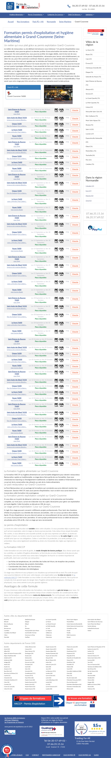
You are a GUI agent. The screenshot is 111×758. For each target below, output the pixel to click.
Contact (35, 755)
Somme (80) (91, 660)
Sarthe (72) (91, 651)
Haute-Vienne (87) (51, 649)
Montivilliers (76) (91, 151)
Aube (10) (7, 664)
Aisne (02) (7, 649)
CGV (27, 755)
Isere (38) (48, 666)
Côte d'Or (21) (8, 689)
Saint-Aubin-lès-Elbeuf (94, 619)
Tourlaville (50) (90, 155)
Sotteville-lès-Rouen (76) (93, 77)
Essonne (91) (28, 660)
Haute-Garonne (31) (30, 682)
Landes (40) (49, 673)
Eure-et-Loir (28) (29, 662)
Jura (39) (48, 669)
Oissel (68, 630)
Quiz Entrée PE (69, 755)
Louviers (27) (90, 134)
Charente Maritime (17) (10, 680)
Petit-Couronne (71, 635)
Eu (26, 626)
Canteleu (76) (90, 164)
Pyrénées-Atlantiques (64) (74, 684)
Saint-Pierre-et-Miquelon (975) (96, 647)
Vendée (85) (91, 677)
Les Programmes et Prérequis (14, 722)
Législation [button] (89, 14)
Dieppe (27, 621)
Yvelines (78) (91, 689)
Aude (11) (7, 666)
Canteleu (6, 630)
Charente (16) (8, 677)
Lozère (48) (49, 689)
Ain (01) (6, 647)
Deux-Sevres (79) (30, 651)
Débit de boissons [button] (74, 14)
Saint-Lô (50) (90, 129)
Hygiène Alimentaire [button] (16, 14)
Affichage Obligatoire (11, 720)
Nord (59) (69, 669)
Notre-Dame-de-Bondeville (74, 624)
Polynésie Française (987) (74, 680)
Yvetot (89, 630)
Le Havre (48, 621)
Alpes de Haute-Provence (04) (12, 653)
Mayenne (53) (71, 653)
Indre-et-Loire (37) (51, 664)
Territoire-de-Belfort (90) (94, 666)
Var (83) (90, 673)
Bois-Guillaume (8, 624)
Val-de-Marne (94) (93, 671)
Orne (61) (89, 200)
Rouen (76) (89, 54)
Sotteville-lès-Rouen (93, 628)
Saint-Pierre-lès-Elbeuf (94, 624)
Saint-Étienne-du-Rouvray (95, 621)
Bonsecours (7, 628)
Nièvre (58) (70, 666)
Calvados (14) (90, 186)
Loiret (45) (49, 682)
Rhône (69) (70, 689)
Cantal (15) (7, 675)
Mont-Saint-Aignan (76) (93, 120)
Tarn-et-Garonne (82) (94, 664)
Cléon (5, 635)
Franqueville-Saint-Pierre (32, 630)
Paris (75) (69, 675)
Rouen (69, 637)
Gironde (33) (28, 671)
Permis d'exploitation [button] (35, 14)
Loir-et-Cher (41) (50, 675)
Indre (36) (48, 662)
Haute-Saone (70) (30, 689)
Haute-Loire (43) (29, 684)
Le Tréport (49, 630)
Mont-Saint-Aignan (72, 619)
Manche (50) (89, 196)
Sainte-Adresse (92, 626)
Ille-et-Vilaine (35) (51, 660)
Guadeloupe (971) (30, 673)
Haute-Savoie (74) (51, 647)
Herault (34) (49, 658)
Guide (96, 755)
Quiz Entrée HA (84, 755)
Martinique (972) (71, 651)
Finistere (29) (28, 664)
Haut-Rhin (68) (29, 677)
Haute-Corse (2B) (30, 680)
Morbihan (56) (71, 662)
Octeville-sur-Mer (72, 628)
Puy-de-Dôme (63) (72, 682)
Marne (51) (70, 649)
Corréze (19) (7, 684)
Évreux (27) (89, 63)
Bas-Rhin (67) (8, 671)
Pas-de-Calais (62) (72, 677)
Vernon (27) (89, 94)
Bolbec (6, 626)
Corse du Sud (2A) (9, 686)
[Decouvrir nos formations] (95, 32)
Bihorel (6, 621)
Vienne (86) (91, 680)
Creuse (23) (28, 649)
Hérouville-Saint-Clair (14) (94, 111)
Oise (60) (69, 673)
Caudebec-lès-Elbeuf (10, 632)
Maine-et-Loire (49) (72, 647)
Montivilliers (70, 621)
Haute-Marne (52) (30, 686)
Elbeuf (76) (89, 146)
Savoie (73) (91, 653)
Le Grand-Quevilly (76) (93, 98)
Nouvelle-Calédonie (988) (74, 671)
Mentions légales (15, 755)
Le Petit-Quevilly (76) (92, 103)
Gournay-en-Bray (30, 635)
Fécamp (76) (89, 125)
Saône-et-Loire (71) (93, 649)
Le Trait (48, 628)
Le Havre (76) (90, 50)
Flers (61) (88, 160)
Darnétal (6, 637)
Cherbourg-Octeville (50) (93, 68)
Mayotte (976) (71, 655)
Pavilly (68, 632)
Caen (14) (89, 59)
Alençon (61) (89, 89)
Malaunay (48, 635)
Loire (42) (48, 677)
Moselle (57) (70, 664)
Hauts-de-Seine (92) (51, 655)
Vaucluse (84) (91, 675)
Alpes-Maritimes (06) (10, 655)
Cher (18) (6, 682)
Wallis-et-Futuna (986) (94, 684)
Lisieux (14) (89, 107)
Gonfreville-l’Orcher (30, 632)
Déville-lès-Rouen (30, 619)
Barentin (6, 619)
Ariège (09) (7, 662)
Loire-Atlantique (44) (52, 680)
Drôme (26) (28, 658)
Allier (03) (7, 651)
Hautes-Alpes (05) (51, 651)
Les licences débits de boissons (15, 718)
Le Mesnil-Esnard (51, 624)
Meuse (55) (70, 660)
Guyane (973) (29, 675)
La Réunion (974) (51, 671)
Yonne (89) (91, 686)
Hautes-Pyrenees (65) (52, 653)
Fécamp (27, 628)
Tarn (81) (90, 662)
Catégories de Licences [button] (55, 14)
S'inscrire (75, 110)
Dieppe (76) (89, 72)
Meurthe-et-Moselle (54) (74, 658)
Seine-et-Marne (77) (93, 655)
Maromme (49, 637)
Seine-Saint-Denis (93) (94, 658)
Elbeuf (27, 624)
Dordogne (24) (29, 653)
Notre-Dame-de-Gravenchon (75, 626)
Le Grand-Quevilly (51, 619)
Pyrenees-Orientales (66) (74, 686)
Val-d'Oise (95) (92, 669)
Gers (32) (27, 669)
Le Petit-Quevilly (50, 626)
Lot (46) (48, 684)
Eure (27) (88, 191)
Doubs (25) (28, 655)
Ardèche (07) (7, 658)
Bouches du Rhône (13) (11, 673)
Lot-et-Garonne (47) (51, 686)
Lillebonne (49, 632)
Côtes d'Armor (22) (30, 647)
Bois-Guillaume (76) (92, 116)
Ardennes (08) (8, 660)
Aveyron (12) (7, 669)
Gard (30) (27, 666)
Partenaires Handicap (51, 755)
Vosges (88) (91, 682)
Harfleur (27, 637)
